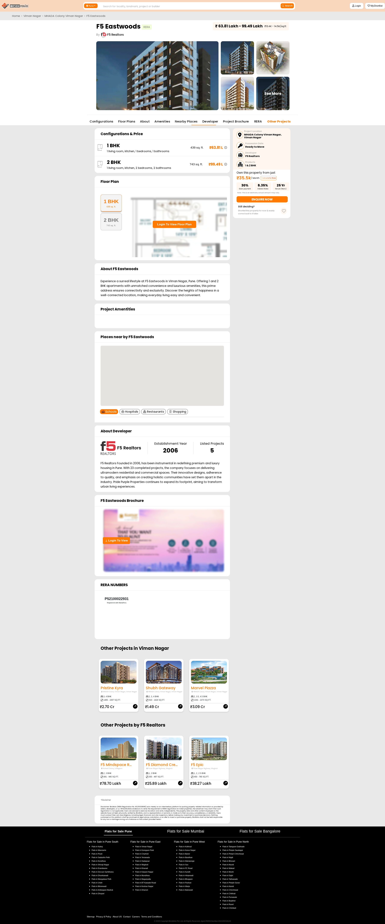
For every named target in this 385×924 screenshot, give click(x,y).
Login (357, 6)
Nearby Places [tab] (186, 121)
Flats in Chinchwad (230, 890)
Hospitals (131, 412)
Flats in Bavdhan (185, 857)
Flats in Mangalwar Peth (101, 879)
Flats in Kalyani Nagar (144, 872)
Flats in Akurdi (228, 865)
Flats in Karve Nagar (187, 850)
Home (16, 16)
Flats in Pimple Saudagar (232, 850)
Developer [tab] (210, 121)
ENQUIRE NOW (262, 199)
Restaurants (155, 412)
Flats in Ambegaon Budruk (102, 890)
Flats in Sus (183, 865)
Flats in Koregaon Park (144, 850)
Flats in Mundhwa (142, 875)
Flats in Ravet (228, 904)
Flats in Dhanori (141, 890)
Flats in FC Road (185, 868)
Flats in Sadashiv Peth (101, 857)
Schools (111, 412)
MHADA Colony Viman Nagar (64, 16)
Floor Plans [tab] (126, 121)
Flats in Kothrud (185, 847)
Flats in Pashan (185, 883)
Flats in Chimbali (229, 908)
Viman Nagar (32, 16)
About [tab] (145, 121)
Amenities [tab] (162, 121)
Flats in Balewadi (186, 890)
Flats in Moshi (228, 872)
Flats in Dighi (227, 875)
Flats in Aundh (184, 872)
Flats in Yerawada (142, 857)
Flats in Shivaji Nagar (100, 865)
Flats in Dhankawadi (100, 875)
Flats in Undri (97, 883)
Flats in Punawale (229, 897)
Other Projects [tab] (279, 121)
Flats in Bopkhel (229, 901)
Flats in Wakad (228, 868)
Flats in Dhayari (98, 894)
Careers (136, 916)
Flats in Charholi (142, 854)
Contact (127, 916)
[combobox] (187, 5)
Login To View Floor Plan (174, 224)
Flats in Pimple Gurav (231, 883)
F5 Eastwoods (95, 16)
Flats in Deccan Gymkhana (103, 872)
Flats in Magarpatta (143, 879)
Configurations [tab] (101, 121)
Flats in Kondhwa (99, 861)
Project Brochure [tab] (236, 121)
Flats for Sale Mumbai (185, 831)
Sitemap (91, 916)
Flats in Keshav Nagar (144, 886)
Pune (91, 5)
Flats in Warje (184, 886)
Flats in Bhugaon (186, 879)
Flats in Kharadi (141, 868)
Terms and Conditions (151, 916)
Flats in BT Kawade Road (145, 883)
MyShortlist (376, 6)
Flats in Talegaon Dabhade (233, 847)
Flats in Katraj (97, 847)
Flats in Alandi (228, 886)
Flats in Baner (184, 854)
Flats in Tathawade (230, 879)
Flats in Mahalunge (186, 861)
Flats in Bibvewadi (99, 886)
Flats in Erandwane (99, 868)
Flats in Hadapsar (142, 861)
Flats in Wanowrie (99, 850)
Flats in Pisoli (97, 854)
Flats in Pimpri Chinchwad (233, 854)
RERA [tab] (258, 121)
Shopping (179, 412)
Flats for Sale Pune (118, 831)
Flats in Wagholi (141, 865)
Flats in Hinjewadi (186, 875)
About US (117, 916)
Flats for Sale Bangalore (260, 831)
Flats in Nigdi (227, 857)
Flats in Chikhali (229, 894)
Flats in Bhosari (228, 861)
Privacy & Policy (103, 916)
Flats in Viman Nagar (143, 847)
